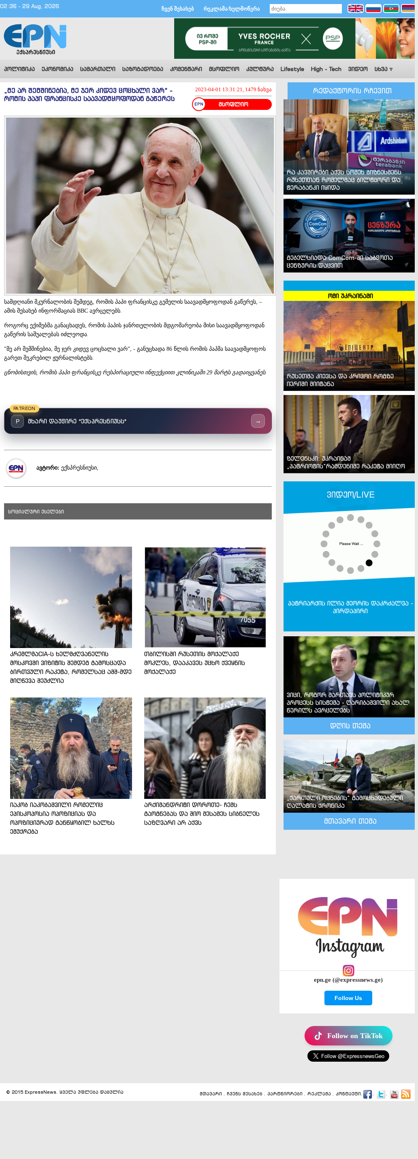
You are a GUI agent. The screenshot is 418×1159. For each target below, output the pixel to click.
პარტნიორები (285, 1094)
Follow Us (348, 998)
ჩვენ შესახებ (178, 9)
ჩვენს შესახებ (244, 1094)
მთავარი (211, 1094)
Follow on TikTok (355, 1036)
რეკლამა (319, 1094)
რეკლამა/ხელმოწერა (232, 9)
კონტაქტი (348, 1094)
